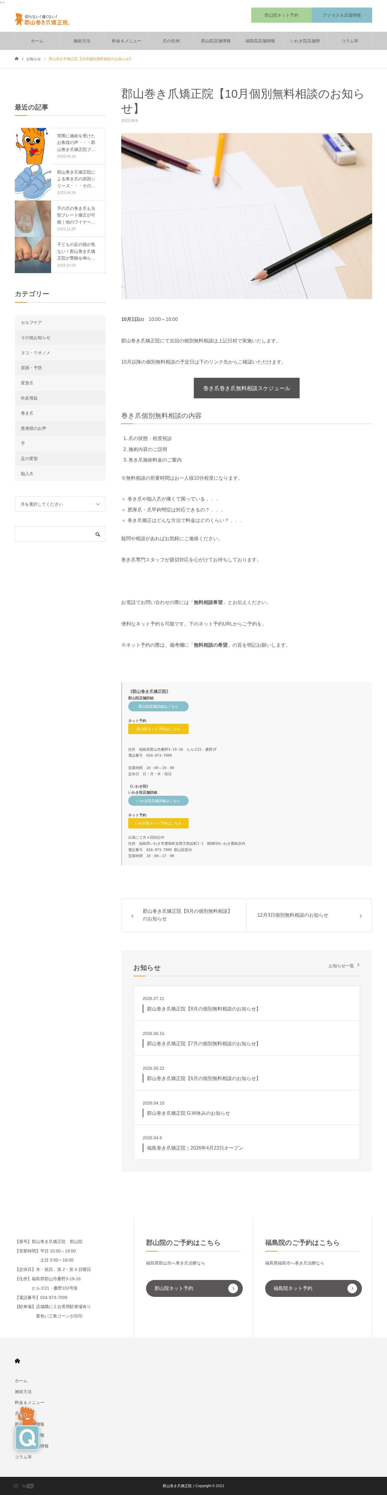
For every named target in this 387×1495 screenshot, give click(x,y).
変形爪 (27, 382)
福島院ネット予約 (293, 1288)
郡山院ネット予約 (281, 15)
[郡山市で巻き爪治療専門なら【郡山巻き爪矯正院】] (44, 19)
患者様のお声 (33, 428)
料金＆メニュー (126, 40)
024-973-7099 (159, 755)
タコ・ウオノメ (35, 352)
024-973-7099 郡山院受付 (169, 850)
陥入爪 (27, 473)
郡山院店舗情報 (216, 40)
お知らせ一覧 (341, 965)
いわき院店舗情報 (305, 44)
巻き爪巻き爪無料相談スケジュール (246, 388)
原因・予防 (31, 367)
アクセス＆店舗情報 (342, 15)
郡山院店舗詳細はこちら (158, 706)
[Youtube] (27, 1486)
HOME (17, 1360)
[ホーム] (16, 59)
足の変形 (29, 458)
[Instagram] (16, 1486)
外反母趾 (29, 398)
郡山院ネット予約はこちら (158, 729)
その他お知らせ (35, 337)
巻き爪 (27, 413)
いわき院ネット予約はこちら (158, 823)
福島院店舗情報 (260, 40)
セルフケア (31, 322)
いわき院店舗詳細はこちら (158, 801)
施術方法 (81, 40)
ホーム (37, 40)
